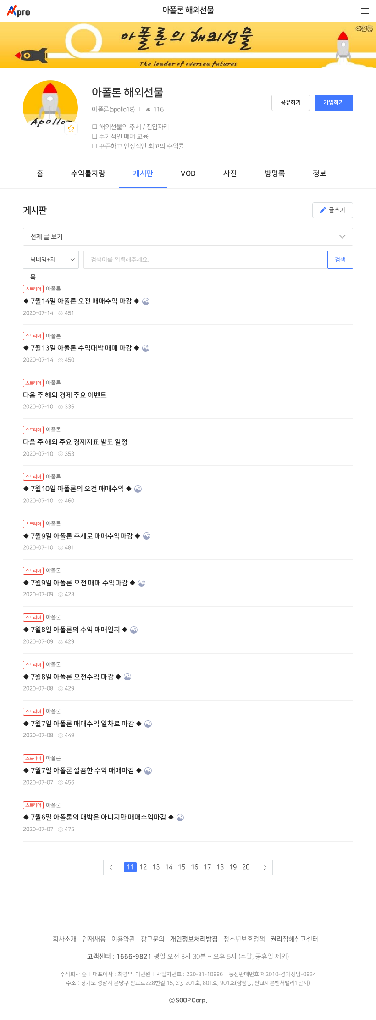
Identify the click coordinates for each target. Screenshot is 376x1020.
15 (181, 867)
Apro (18, 11)
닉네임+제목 (43, 262)
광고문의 (153, 939)
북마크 (71, 128)
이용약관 (123, 939)
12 (143, 867)
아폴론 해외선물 (188, 10)
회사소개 (65, 939)
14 (168, 867)
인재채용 (94, 939)
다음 (265, 867)
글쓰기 (337, 210)
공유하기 (291, 103)
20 (245, 867)
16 (194, 867)
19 (233, 867)
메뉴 (365, 11)
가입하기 (334, 103)
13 (156, 867)
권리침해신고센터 (294, 939)
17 (207, 867)
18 (220, 867)
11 (130, 867)
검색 (340, 259)
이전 (110, 867)
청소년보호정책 (244, 939)
